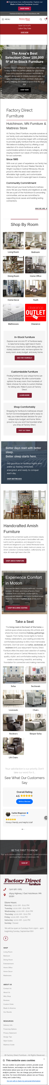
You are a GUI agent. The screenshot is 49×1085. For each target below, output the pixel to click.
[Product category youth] (35, 291)
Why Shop (7, 996)
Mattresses (7, 975)
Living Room (7, 952)
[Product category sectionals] (35, 677)
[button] (3, 818)
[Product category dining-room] (13, 267)
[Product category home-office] (35, 267)
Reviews (6, 1000)
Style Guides (8, 1041)
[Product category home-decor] (13, 291)
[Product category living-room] (13, 243)
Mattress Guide (8, 1045)
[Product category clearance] (35, 315)
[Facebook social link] (5, 938)
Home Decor (8, 971)
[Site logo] (24, 19)
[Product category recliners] (13, 725)
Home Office (7, 967)
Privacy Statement (10, 1033)
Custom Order (8, 1004)
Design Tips (7, 1037)
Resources (8, 1021)
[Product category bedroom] (35, 243)
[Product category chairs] (35, 701)
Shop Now (24, 8)
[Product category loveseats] (13, 701)
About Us (7, 984)
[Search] (41, 19)
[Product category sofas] (13, 677)
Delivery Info (7, 1025)
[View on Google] (8, 814)
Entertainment (8, 964)
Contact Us (7, 988)
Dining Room (8, 960)
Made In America (9, 1008)
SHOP (5, 948)
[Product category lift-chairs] (13, 748)
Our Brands (7, 1012)
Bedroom (6, 956)
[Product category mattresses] (13, 315)
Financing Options (10, 1029)
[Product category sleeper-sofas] (35, 725)
